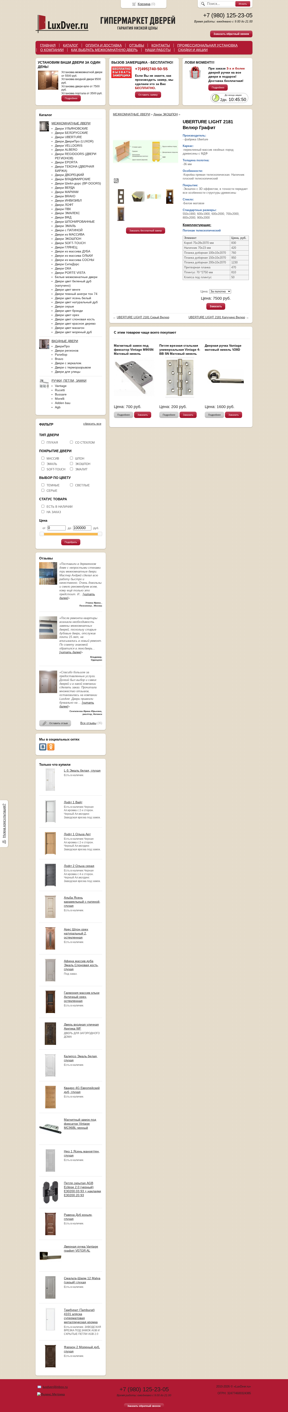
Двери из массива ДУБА (72, 251)
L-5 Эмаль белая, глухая (82, 770)
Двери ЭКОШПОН (68, 238)
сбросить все (92, 423)
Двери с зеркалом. (68, 363)
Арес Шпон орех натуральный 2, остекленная (76, 933)
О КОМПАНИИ (52, 50)
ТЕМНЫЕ (53, 485)
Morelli (59, 398)
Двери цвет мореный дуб (73, 332)
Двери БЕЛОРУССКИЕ (71, 133)
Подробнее (71, 98)
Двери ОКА (63, 268)
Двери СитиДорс (67, 264)
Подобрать (71, 542)
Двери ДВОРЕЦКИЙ (69, 175)
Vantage (61, 386)
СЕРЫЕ (52, 490)
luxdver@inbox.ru (55, 1387)
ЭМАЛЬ (52, 464)
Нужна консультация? (4, 821)
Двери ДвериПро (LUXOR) (74, 141)
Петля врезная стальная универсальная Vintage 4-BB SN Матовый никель (179, 349)
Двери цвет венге (67, 289)
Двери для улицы (67, 371)
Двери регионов (66, 350)
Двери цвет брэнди (69, 310)
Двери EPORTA (66, 162)
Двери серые (64, 306)
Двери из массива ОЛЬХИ (74, 255)
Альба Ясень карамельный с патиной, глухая (82, 901)
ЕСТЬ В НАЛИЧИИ (59, 506)
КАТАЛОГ (70, 45)
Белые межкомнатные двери (76, 277)
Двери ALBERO (66, 149)
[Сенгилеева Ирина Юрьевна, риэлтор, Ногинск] (48, 692)
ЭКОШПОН (82, 464)
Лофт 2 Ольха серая (79, 866)
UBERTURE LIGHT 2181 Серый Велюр (143, 317)
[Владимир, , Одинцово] (48, 638)
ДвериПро (62, 346)
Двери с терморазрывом (73, 367)
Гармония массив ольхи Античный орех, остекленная (81, 997)
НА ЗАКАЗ (54, 512)
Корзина (144, 4)
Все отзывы (88, 723)
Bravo (59, 359)
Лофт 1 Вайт (73, 802)
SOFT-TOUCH (56, 469)
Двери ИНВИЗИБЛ (68, 200)
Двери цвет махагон (69, 328)
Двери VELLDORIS (68, 145)
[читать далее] (70, 652)
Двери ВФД (63, 217)
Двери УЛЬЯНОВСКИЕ (71, 128)
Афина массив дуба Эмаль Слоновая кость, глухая (81, 965)
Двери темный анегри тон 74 (76, 294)
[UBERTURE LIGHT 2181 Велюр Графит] (145, 151)
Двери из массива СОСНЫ (74, 260)
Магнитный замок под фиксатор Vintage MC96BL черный (80, 1123)
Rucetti (60, 390)
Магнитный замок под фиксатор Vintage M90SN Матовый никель (133, 349)
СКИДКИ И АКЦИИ (193, 50)
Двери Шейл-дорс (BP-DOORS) (78, 183)
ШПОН (79, 458)
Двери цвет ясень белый (73, 298)
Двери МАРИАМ (67, 192)
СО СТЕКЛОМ (85, 442)
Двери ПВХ (63, 209)
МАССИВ (53, 458)
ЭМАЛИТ (81, 469)
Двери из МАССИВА (69, 234)
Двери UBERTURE (68, 137)
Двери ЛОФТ (64, 205)
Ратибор (61, 354)
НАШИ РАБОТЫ (158, 50)
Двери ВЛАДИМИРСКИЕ (72, 179)
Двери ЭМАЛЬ (65, 226)
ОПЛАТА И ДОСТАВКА (104, 45)
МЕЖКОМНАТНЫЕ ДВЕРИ (131, 114)
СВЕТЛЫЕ (82, 485)
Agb (58, 407)
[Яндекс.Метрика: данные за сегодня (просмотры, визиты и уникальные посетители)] (51, 1394)
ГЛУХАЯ (52, 442)
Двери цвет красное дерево (75, 323)
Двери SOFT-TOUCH (70, 243)
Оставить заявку (148, 94)
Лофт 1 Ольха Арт (77, 834)
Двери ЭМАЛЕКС (67, 213)
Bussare (61, 394)
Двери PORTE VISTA (70, 272)
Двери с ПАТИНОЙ (69, 230)
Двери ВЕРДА (65, 187)
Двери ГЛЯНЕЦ (66, 247)
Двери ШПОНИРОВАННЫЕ (75, 221)
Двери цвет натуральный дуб (76, 302)
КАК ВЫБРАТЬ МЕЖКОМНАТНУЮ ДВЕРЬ (104, 50)
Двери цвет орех (67, 315)
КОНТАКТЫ (160, 45)
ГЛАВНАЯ (48, 45)
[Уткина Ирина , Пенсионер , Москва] (48, 583)
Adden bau (62, 403)
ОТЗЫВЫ (136, 45)
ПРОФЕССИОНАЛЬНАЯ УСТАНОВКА (207, 45)
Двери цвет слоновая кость (75, 319)
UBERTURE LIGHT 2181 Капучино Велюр (217, 317)
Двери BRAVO (65, 196)
